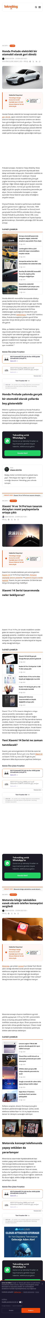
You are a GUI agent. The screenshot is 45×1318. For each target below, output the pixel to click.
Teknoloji (13, 501)
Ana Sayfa (5, 46)
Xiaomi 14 (6, 575)
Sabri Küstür (9, 517)
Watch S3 (38, 754)
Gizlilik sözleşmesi (28, 1292)
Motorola (5, 966)
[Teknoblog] (11, 7)
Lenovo (21, 966)
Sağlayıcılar (18, 1292)
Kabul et (30, 1310)
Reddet (11, 1310)
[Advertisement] (22, 828)
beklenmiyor (21, 314)
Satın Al (13, 361)
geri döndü (6, 117)
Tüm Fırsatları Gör (21, 381)
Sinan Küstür (9, 59)
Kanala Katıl (22, 453)
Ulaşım (12, 46)
